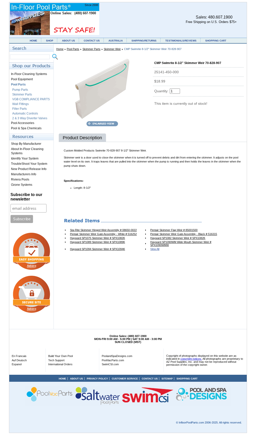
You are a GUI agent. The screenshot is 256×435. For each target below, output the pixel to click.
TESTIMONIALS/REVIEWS (180, 40)
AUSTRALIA (115, 40)
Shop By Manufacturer (26, 144)
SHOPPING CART (215, 40)
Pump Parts (20, 90)
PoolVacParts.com (113, 360)
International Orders (60, 364)
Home (60, 49)
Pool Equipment (22, 79)
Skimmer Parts (91, 49)
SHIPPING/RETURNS (144, 40)
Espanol (17, 364)
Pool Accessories (22, 123)
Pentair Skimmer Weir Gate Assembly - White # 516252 (103, 234)
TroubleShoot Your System (29, 164)
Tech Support (56, 360)
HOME (33, 40)
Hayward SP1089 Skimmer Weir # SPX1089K (97, 242)
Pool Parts (73, 49)
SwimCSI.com (110, 364)
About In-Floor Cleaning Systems (27, 151)
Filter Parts (19, 108)
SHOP (49, 40)
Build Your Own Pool (60, 356)
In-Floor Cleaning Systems (29, 74)
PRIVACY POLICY (97, 378)
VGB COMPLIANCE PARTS (31, 99)
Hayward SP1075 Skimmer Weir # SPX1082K (97, 238)
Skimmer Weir (112, 49)
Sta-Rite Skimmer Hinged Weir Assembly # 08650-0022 (103, 230)
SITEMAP (167, 378)
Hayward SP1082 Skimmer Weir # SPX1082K (177, 238)
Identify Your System (24, 158)
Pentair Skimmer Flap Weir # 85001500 (174, 230)
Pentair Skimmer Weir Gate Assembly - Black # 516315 (183, 234)
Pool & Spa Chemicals (26, 128)
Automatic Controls (25, 113)
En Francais (19, 356)
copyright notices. (191, 358)
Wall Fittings (20, 104)
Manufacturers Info (23, 174)
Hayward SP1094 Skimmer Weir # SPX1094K (97, 249)
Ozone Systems (21, 184)
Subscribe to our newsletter (26, 196)
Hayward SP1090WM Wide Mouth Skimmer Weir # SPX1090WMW (180, 243)
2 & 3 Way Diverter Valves (29, 118)
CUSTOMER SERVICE (125, 378)
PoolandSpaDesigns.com (117, 356)
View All (154, 249)
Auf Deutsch (19, 360)
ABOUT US (68, 40)
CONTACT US (92, 40)
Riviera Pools (20, 179)
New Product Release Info (28, 169)
